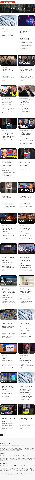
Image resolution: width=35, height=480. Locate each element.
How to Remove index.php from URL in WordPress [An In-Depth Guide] (14, 455)
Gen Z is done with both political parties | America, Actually (8, 420)
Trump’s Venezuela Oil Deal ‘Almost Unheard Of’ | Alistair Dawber (26, 198)
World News (4, 67)
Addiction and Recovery (8, 29)
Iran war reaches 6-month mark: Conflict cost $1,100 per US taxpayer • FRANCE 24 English (26, 260)
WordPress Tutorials (5, 443)
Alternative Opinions (6, 98)
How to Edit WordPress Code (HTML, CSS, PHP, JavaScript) (12, 445)
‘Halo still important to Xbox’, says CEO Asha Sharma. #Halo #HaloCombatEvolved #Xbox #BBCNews (8, 134)
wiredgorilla (5, 31)
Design (21, 28)
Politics (30, 130)
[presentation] (8, 20)
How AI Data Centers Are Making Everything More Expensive (8, 388)
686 (11, 434)
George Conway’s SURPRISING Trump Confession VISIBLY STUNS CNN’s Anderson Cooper (8, 165)
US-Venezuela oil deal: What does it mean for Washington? (8, 259)
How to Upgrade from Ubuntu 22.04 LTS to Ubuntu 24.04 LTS (12, 465)
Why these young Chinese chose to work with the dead (8, 71)
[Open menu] (33, 2)
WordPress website (23, 47)
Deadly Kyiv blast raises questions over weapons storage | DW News (26, 71)
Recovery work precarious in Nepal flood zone (7, 198)
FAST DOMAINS (3, 463)
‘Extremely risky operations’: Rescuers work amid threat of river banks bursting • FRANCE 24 (8, 292)
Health (3, 28)
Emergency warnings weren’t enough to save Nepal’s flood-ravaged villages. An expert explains (8, 326)
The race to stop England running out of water (26, 325)
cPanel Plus (3, 453)
